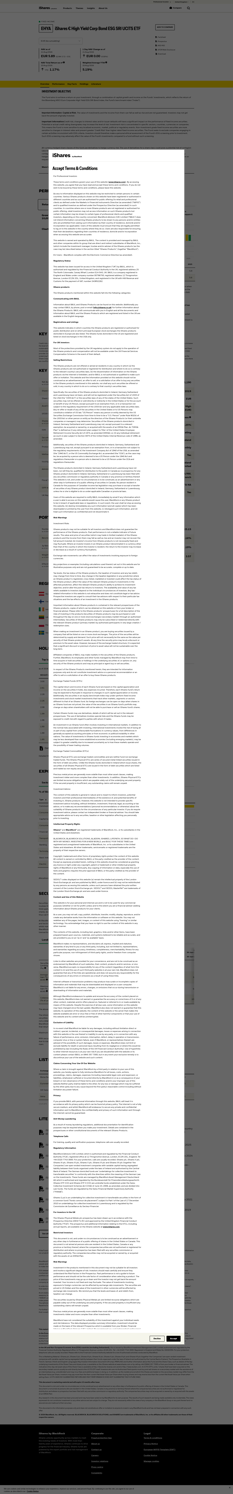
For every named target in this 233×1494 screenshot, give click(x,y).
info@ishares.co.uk (102, 308)
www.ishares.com (117, 182)
